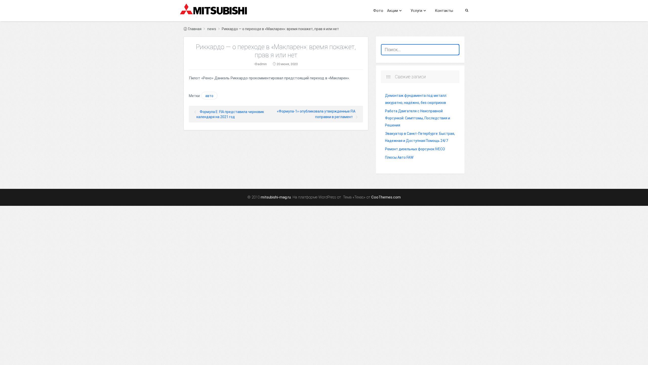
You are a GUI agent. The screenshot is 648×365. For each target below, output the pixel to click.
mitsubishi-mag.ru (276, 197)
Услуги (416, 10)
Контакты (444, 10)
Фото (378, 10)
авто (209, 96)
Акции (392, 10)
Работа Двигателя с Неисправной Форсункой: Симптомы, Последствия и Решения (417, 118)
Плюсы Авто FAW (399, 157)
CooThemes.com (386, 197)
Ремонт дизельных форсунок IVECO (415, 149)
